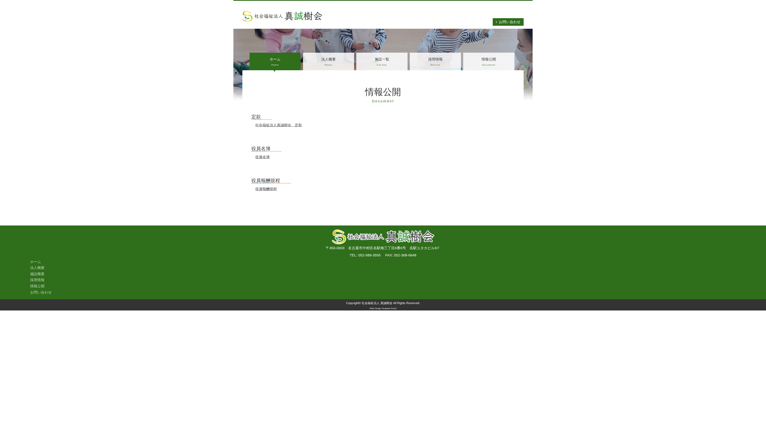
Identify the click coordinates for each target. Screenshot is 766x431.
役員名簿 (262, 157)
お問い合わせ (509, 22)
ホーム (275, 61)
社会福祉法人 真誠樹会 (377, 303)
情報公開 (489, 61)
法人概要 (328, 61)
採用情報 (435, 61)
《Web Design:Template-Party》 (383, 308)
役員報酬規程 (266, 189)
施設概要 (37, 274)
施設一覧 (382, 61)
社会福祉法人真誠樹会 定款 (278, 125)
